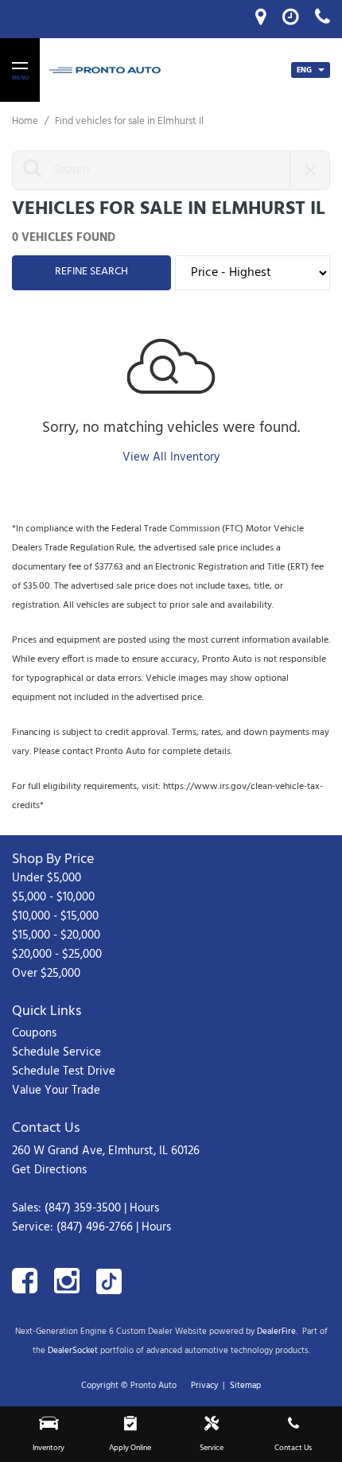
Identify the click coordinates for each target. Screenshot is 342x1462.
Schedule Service (56, 1052)
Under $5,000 (46, 878)
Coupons (34, 1033)
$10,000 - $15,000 (55, 916)
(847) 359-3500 (83, 1208)
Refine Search (91, 271)
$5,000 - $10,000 (53, 897)
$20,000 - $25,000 (57, 954)
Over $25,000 (46, 973)
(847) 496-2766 (94, 1227)
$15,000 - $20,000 (56, 935)
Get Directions (49, 1170)
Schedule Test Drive (63, 1071)
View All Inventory (171, 457)
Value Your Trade (56, 1090)
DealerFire (276, 1331)
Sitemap (245, 1385)
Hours (144, 1208)
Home (26, 121)
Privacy (204, 1385)
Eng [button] (305, 70)
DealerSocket (73, 1350)
